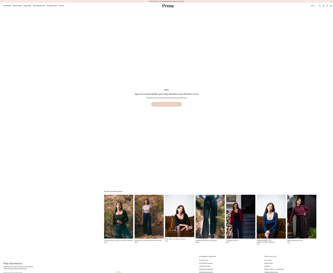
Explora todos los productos (166, 104)
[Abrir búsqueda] (320, 6)
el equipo (267, 266)
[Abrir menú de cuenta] (323, 6)
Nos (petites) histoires (206, 263)
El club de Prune (204, 260)
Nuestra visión (268, 263)
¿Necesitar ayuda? (204, 266)
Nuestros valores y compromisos (274, 269)
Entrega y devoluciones (206, 269)
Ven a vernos (268, 260)
